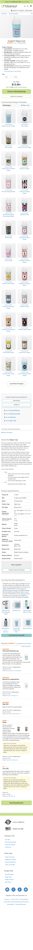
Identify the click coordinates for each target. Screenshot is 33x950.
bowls (16, 590)
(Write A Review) (26, 646)
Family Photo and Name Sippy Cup (13, 713)
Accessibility (10, 904)
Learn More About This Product (12, 71)
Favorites (21, 10)
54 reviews (27, 643)
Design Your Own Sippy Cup (12, 695)
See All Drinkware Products (16, 635)
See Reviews (20, 43)
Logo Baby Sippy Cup (10, 796)
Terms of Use (14, 899)
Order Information (10, 857)
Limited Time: (16, 1)
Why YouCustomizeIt (10, 842)
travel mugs (15, 595)
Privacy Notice (24, 899)
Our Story (7, 839)
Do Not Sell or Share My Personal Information (16, 902)
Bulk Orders (8, 882)
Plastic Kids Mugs (7, 432)
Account (14, 10)
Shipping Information (10, 859)
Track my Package (10, 864)
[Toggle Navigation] (25, 6)
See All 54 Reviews (16, 803)
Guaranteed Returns (10, 862)
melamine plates (7, 590)
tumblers (22, 595)
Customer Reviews (10, 844)
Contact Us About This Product (17, 570)
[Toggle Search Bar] (27, 6)
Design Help (8, 877)
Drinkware (23, 593)
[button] (30, 6)
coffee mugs (7, 595)
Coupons (6, 899)
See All (12, 410)
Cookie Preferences (20, 904)
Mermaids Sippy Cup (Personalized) (13, 670)
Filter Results (16, 400)
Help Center (29, 10)
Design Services (9, 879)
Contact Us (16, 404)
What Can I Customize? (16, 96)
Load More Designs (16, 384)
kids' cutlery (21, 588)
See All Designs (9, 874)
